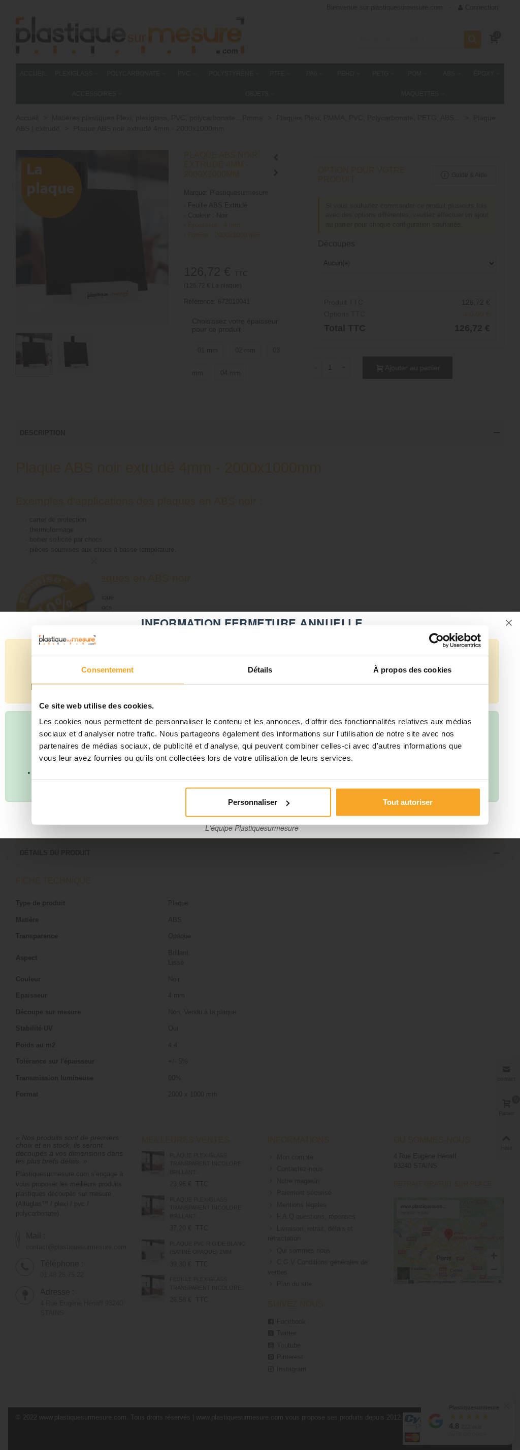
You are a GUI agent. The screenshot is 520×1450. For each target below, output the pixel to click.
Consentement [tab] (107, 669)
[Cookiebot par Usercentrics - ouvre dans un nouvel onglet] (436, 640)
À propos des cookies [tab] (412, 669)
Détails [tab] (260, 669)
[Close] (509, 623)
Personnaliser (252, 802)
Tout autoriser (408, 802)
